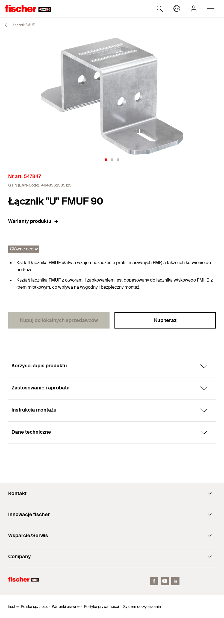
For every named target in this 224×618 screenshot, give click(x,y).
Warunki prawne (65, 606)
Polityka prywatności (101, 606)
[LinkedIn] (175, 581)
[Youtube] (165, 581)
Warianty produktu (29, 221)
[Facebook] (154, 581)
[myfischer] (194, 8)
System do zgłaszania (142, 606)
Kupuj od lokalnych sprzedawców (59, 320)
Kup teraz (165, 320)
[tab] (106, 159)
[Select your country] (177, 8)
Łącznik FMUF (23, 25)
